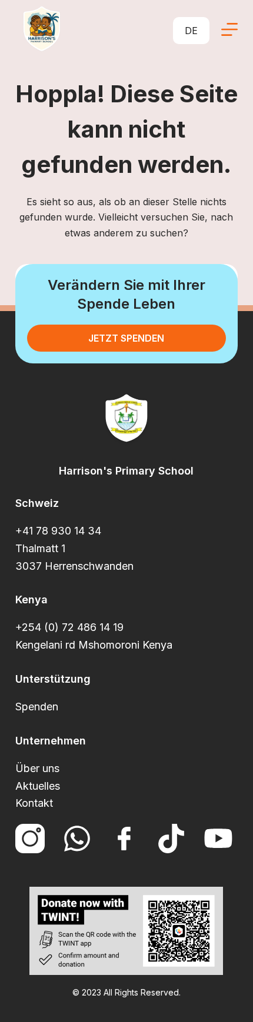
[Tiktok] (171, 838)
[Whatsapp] (77, 838)
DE (191, 30)
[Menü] (229, 29)
